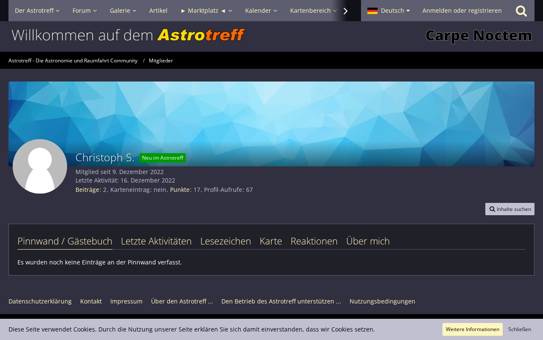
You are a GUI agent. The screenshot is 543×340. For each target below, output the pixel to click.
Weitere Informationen (472, 329)
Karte (271, 240)
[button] (388, 10)
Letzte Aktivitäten (156, 240)
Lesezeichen (225, 240)
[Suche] (521, 10)
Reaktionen (314, 240)
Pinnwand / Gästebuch (64, 240)
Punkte (180, 189)
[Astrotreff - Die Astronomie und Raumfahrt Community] (271, 36)
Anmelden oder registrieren (462, 10)
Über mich (368, 240)
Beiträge (87, 189)
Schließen (519, 329)
